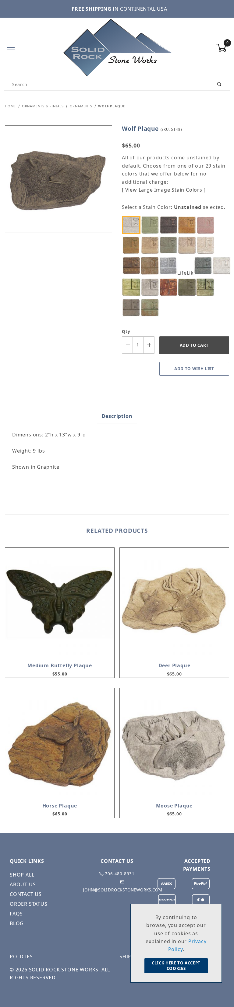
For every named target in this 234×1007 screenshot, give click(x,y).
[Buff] (151, 245)
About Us (23, 884)
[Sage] (188, 287)
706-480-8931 (119, 874)
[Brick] (207, 225)
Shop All (22, 874)
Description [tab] (117, 416)
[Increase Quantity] (149, 345)
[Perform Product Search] (219, 84)
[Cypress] (170, 245)
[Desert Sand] (207, 245)
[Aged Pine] (151, 225)
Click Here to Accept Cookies (176, 965)
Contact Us (26, 894)
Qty (126, 331)
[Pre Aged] (151, 287)
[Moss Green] (133, 287)
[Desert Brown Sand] (188, 245)
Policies (21, 956)
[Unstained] (133, 225)
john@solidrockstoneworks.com (122, 890)
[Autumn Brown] (170, 225)
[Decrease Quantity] (127, 345)
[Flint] (170, 266)
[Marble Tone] (223, 266)
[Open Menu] (11, 48)
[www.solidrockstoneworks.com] (117, 47)
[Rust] (170, 287)
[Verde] (151, 308)
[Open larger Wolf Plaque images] (58, 183)
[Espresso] (133, 266)
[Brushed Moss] (133, 245)
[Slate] (133, 308)
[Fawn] (151, 266)
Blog (17, 923)
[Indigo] (204, 266)
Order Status (29, 904)
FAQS (16, 913)
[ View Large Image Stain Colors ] (163, 189)
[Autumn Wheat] (188, 225)
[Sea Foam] (207, 287)
